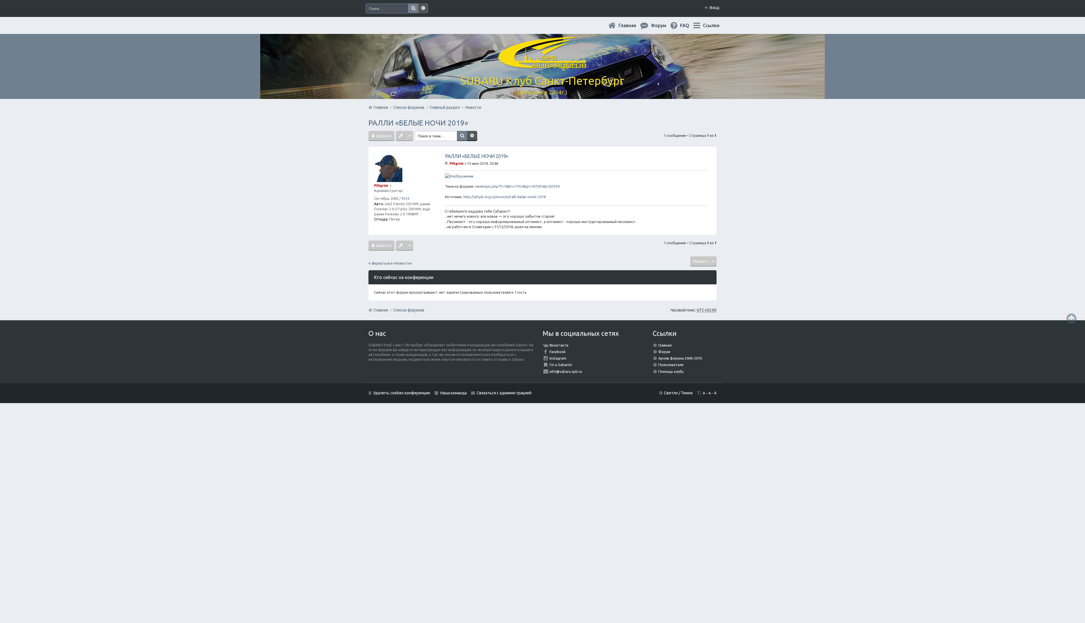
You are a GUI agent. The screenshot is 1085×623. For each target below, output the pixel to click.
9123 (405, 198)
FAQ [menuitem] (689, 25)
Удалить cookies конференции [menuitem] (401, 393)
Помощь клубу (670, 371)
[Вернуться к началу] (1071, 318)
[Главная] (542, 65)
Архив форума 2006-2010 (680, 358)
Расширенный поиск (423, 8)
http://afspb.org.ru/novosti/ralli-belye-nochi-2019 (504, 197)
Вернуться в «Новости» (392, 263)
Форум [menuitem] (663, 25)
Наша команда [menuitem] (453, 393)
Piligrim (381, 185)
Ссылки (711, 25)
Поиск (413, 8)
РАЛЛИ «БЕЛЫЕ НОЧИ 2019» (418, 123)
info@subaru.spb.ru (566, 371)
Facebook (558, 352)
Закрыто (383, 136)
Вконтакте (559, 345)
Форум (664, 352)
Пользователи (670, 365)
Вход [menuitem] (714, 7)
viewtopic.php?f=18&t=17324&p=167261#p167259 (517, 186)
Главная (632, 25)
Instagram (558, 358)
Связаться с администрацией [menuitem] (504, 393)
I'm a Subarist (561, 365)
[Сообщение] (447, 163)
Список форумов (408, 310)
